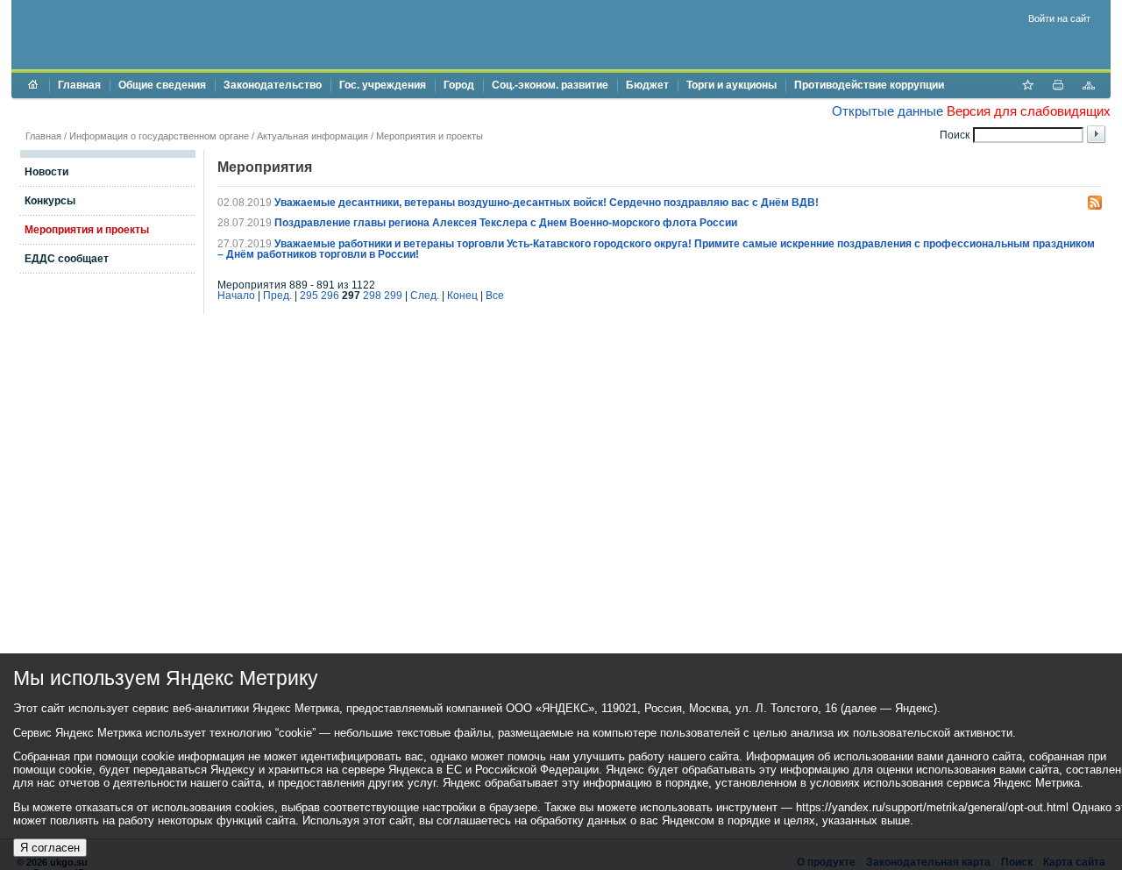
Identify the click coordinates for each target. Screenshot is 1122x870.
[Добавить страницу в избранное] (1027, 87)
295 (309, 295)
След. (424, 295)
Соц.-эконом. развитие (550, 85)
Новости (46, 172)
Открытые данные (887, 110)
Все (495, 295)
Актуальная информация (312, 136)
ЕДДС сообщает (67, 259)
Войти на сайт (1059, 18)
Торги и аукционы (731, 85)
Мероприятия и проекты (429, 136)
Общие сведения (162, 85)
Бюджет (647, 85)
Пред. (277, 295)
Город (459, 85)
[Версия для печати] (1058, 87)
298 (372, 295)
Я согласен (50, 847)
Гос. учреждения (382, 85)
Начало (236, 295)
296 (330, 295)
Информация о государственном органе (159, 136)
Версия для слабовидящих (1029, 110)
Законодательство (273, 85)
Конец (462, 295)
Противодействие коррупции (869, 85)
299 (393, 295)
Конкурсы (50, 201)
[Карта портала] (1088, 87)
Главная (79, 85)
